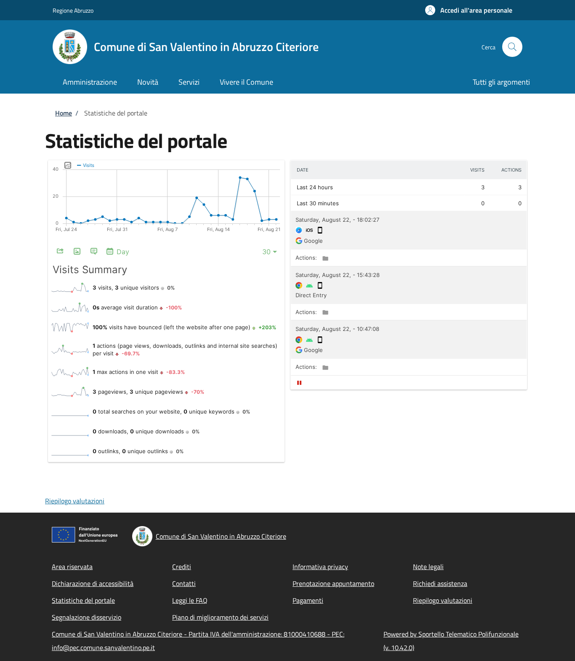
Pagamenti (308, 600)
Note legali (428, 567)
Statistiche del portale (83, 600)
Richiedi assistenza (440, 583)
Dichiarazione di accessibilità (92, 583)
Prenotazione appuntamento (333, 583)
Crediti (181, 567)
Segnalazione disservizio (86, 617)
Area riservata (72, 567)
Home (63, 113)
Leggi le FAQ (190, 600)
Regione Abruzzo (73, 10)
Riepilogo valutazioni (74, 501)
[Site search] (512, 47)
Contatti (184, 583)
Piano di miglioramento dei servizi (220, 617)
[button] (468, 10)
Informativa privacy (320, 567)
